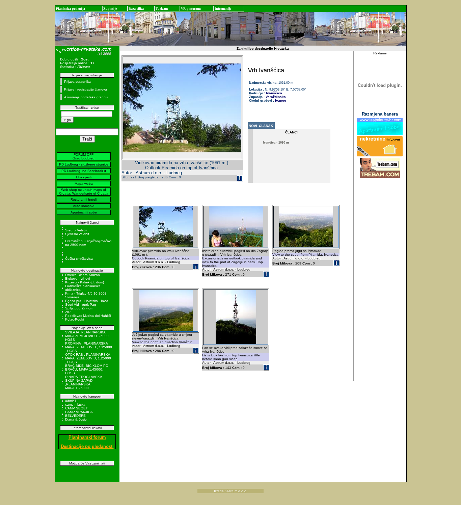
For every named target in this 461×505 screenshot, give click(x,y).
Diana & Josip (76, 419)
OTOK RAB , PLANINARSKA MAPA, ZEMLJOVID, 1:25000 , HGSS (88, 358)
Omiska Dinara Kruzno (82, 275)
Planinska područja (70, 8)
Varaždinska (276, 97)
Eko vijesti (83, 177)
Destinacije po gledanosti (87, 446)
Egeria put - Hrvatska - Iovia (86, 301)
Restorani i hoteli (84, 199)
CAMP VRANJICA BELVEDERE (78, 414)
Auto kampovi (83, 206)
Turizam (162, 8)
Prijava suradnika (77, 81)
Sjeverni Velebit (77, 234)
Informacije (223, 8)
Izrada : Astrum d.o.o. (230, 491)
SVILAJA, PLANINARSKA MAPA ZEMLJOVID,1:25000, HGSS (87, 336)
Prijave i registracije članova (85, 89)
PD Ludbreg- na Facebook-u (83, 171)
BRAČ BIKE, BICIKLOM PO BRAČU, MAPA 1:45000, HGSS (86, 369)
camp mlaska (75, 404)
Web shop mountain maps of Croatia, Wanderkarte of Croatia (83, 191)
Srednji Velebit (76, 230)
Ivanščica (273, 93)
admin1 (71, 401)
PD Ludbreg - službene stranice (83, 164)
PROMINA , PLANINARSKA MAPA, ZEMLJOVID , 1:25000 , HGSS (88, 347)
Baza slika (136, 8)
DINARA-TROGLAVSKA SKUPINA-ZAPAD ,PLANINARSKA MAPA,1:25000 (83, 382)
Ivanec (280, 100)
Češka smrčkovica (79, 258)
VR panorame (191, 8)
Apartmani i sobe (84, 212)
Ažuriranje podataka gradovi (86, 97)
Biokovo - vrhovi (77, 278)
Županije (110, 8)
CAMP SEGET (76, 408)
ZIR (68, 312)
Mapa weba (84, 183)
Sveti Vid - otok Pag (80, 304)
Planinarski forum (87, 437)
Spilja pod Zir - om (79, 308)
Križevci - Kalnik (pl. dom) (84, 282)
